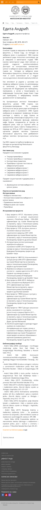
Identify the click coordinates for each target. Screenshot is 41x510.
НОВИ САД (4, 453)
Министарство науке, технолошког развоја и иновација (18, 482)
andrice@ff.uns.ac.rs (17, 44)
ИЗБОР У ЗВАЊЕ (6, 466)
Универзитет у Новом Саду (20, 16)
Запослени (28, 23)
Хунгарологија (21, 23)
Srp (10, 2)
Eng (13, 2)
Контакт (5, 505)
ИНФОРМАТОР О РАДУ (8, 462)
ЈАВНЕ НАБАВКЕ (5, 464)
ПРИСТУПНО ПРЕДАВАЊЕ (9, 471)
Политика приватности (8, 474)
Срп (6, 2)
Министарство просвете (8, 480)
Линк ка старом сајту (7, 455)
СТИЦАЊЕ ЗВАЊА (6, 469)
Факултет (8, 23)
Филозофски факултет (20, 19)
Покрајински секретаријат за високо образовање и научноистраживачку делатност (17, 485)
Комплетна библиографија (13, 430)
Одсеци (13, 23)
